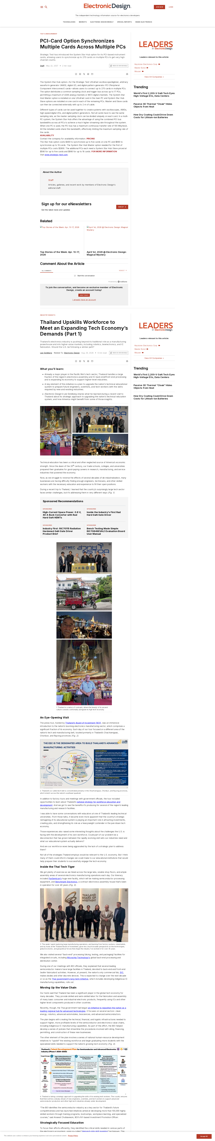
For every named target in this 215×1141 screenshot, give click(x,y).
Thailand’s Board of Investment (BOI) (83, 723)
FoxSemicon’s (55, 878)
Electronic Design (72, 353)
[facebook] (76, 74)
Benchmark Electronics (66, 882)
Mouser (137, 71)
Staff (42, 66)
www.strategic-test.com (56, 155)
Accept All (204, 1136)
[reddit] (88, 74)
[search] (46, 7)
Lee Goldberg (46, 353)
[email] (92, 74)
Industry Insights (47, 315)
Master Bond (139, 68)
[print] (127, 74)
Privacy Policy (73, 1136)
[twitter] (84, 74)
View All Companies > (154, 77)
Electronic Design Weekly (102, 22)
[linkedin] (80, 74)
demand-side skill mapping (95, 1131)
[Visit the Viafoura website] (122, 282)
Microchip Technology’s (78, 957)
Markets (83, 22)
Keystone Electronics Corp (145, 64)
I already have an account (84, 300)
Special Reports (124, 22)
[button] (41, 7)
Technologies (69, 22)
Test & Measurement (48, 34)
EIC (121, 972)
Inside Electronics (143, 22)
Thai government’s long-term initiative (70, 979)
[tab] (46, 270)
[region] (84, 276)
